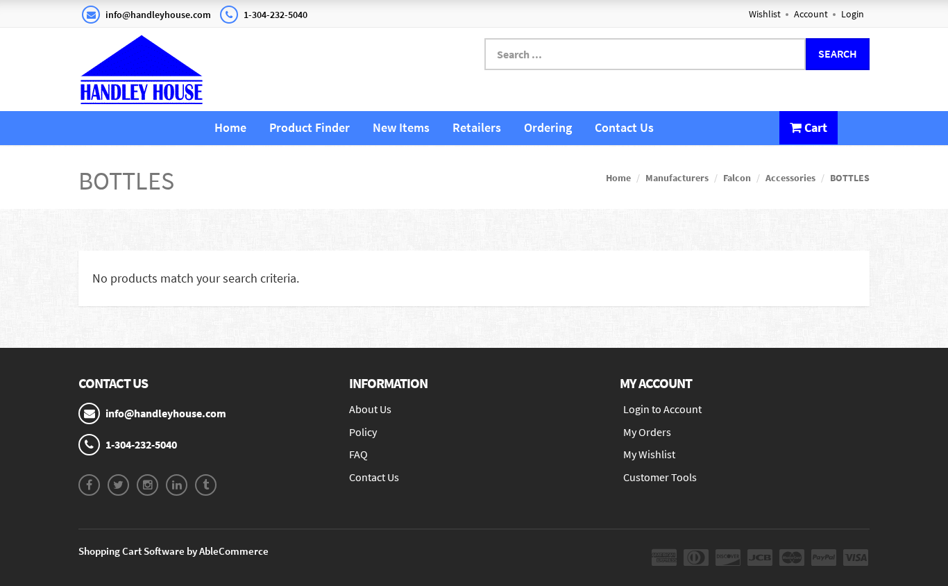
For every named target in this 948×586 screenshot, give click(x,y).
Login (852, 14)
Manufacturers (677, 177)
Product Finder (309, 127)
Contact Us (624, 127)
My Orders (647, 432)
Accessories (790, 177)
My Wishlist (649, 454)
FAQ (358, 454)
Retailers (476, 127)
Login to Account (662, 409)
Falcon (737, 177)
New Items (401, 127)
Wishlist (765, 14)
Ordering (548, 127)
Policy (363, 432)
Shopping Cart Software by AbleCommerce (173, 551)
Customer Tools (660, 477)
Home (230, 127)
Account (811, 14)
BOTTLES (850, 177)
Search (837, 53)
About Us (370, 409)
